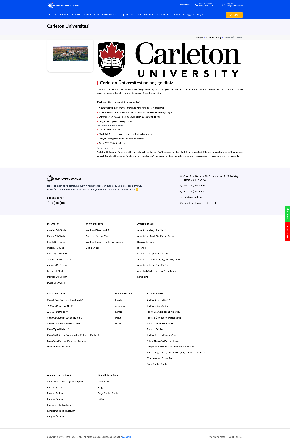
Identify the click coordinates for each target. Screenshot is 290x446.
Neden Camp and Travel (58, 347)
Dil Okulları (76, 15)
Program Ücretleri (56, 417)
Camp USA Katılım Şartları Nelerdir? (64, 318)
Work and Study (145, 15)
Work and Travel (91, 15)
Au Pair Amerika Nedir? (158, 300)
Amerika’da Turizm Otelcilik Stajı (153, 265)
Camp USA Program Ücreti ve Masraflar (66, 341)
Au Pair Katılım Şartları (158, 306)
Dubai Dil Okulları (56, 283)
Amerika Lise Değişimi (184, 15)
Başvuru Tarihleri (145, 242)
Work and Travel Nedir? (97, 230)
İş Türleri (141, 248)
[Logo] (95, 178)
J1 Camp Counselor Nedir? (60, 306)
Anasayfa (199, 38)
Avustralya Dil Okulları (58, 254)
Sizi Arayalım (287, 231)
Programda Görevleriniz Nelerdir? (163, 312)
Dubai (118, 323)
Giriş (235, 15)
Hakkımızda (103, 382)
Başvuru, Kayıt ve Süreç (97, 236)
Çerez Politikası (236, 437)
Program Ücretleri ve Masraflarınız (164, 318)
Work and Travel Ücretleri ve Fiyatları (104, 242)
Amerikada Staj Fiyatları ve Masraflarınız (157, 271)
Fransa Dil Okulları (56, 271)
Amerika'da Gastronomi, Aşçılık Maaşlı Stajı (158, 259)
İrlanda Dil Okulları (56, 242)
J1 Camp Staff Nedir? (57, 312)
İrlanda (118, 300)
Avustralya (120, 306)
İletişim (200, 15)
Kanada (118, 312)
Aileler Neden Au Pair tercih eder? (163, 341)
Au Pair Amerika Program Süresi (162, 335)
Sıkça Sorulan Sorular (157, 364)
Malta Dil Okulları (56, 248)
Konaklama (142, 277)
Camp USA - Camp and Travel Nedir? (65, 300)
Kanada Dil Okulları (56, 236)
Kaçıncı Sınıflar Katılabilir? (60, 405)
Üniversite (52, 15)
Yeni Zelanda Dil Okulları (59, 259)
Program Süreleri (55, 399)
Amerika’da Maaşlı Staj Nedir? (151, 230)
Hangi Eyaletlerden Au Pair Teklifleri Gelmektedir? (171, 347)
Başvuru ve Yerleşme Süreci (160, 323)
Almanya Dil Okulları (57, 265)
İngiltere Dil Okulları (57, 277)
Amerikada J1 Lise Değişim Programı (65, 382)
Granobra (126, 437)
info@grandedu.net (193, 197)
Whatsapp (287, 213)
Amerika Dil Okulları (57, 230)
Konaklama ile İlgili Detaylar (61, 411)
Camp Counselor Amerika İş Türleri (64, 323)
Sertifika (64, 15)
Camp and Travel (126, 15)
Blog (100, 388)
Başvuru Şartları (55, 388)
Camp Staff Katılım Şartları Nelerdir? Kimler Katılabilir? (74, 335)
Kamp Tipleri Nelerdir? (58, 329)
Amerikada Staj (109, 15)
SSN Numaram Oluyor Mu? (160, 358)
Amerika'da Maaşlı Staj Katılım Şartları (155, 236)
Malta (118, 318)
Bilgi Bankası (92, 248)
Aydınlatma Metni (217, 437)
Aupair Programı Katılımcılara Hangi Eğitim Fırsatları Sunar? (176, 353)
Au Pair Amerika (163, 15)
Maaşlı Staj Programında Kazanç (153, 254)
